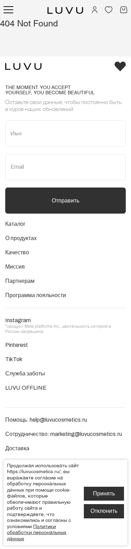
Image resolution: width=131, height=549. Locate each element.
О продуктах (21, 238)
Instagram (18, 320)
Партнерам (20, 281)
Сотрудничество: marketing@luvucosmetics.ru (63, 434)
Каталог (15, 224)
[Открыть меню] (8, 9)
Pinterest (16, 345)
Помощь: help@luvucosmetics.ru (46, 420)
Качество (17, 252)
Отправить (65, 201)
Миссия (15, 267)
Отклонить (103, 511)
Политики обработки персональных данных (36, 532)
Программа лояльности (35, 295)
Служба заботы (25, 373)
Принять (104, 493)
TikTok (13, 359)
